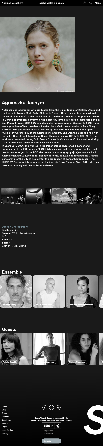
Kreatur (6, 239)
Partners (5, 416)
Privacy (5, 433)
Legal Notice (7, 430)
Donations (6, 420)
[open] (16, 291)
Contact (5, 406)
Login (4, 427)
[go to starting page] (51, 3)
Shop (4, 410)
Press (4, 413)
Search (5, 423)
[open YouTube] (58, 407)
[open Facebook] (44, 407)
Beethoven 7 (9, 230)
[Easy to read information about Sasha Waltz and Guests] (85, 3)
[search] (91, 3)
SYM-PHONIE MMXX (14, 246)
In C (4, 236)
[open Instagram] (51, 407)
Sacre (5, 242)
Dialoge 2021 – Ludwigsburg (18, 233)
